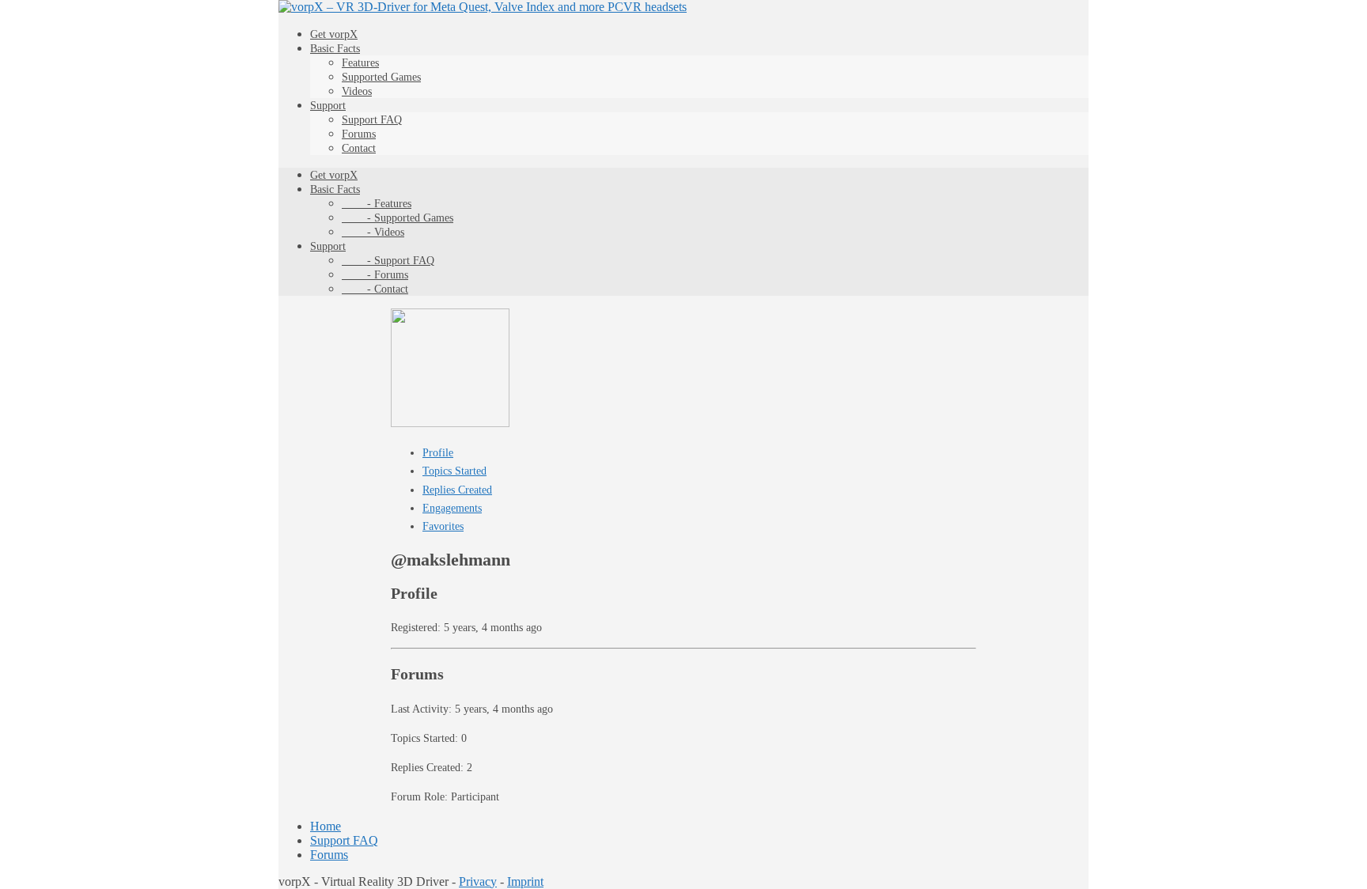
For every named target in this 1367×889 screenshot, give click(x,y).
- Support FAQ (388, 261)
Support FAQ (372, 120)
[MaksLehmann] (450, 423)
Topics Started (454, 471)
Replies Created (457, 490)
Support (328, 106)
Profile (437, 453)
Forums (359, 134)
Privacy (478, 881)
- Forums (375, 275)
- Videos (373, 232)
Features (360, 63)
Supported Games (381, 77)
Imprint (525, 881)
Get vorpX (334, 34)
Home (325, 826)
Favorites (443, 526)
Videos (357, 91)
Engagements (452, 508)
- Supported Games (397, 218)
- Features (376, 204)
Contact (359, 148)
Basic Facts (335, 49)
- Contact (375, 289)
